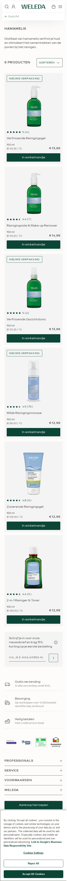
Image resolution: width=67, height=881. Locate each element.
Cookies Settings (33, 853)
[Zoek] (6, 6)
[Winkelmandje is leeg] (53, 6)
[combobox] (47, 62)
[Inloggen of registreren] (13, 6)
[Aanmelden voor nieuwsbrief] (53, 658)
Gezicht (13, 16)
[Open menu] (60, 6)
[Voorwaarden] (56, 642)
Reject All (33, 863)
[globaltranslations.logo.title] (33, 6)
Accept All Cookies (33, 874)
